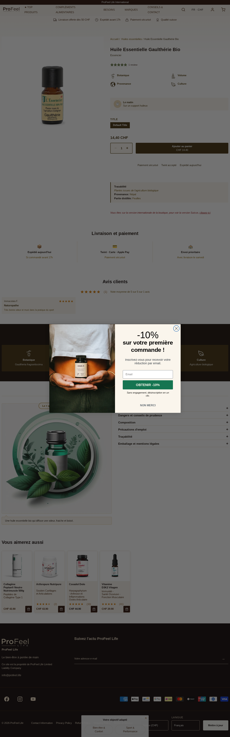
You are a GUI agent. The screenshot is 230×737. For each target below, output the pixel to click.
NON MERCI (148, 405)
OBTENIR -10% (148, 385)
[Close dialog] (176, 328)
